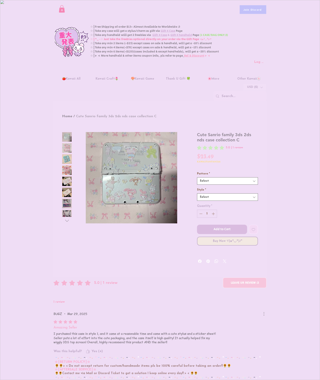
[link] (220, 148)
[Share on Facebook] (199, 261)
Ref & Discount (194, 56)
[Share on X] (224, 261)
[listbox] (254, 87)
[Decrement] (200, 214)
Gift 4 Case (168, 31)
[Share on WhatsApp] (216, 261)
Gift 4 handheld (181, 35)
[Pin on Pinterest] (208, 261)
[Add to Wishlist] (253, 229)
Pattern (203, 173)
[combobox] (227, 181)
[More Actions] (263, 313)
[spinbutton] (207, 214)
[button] (62, 8)
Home (67, 116)
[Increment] (213, 214)
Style (201, 189)
